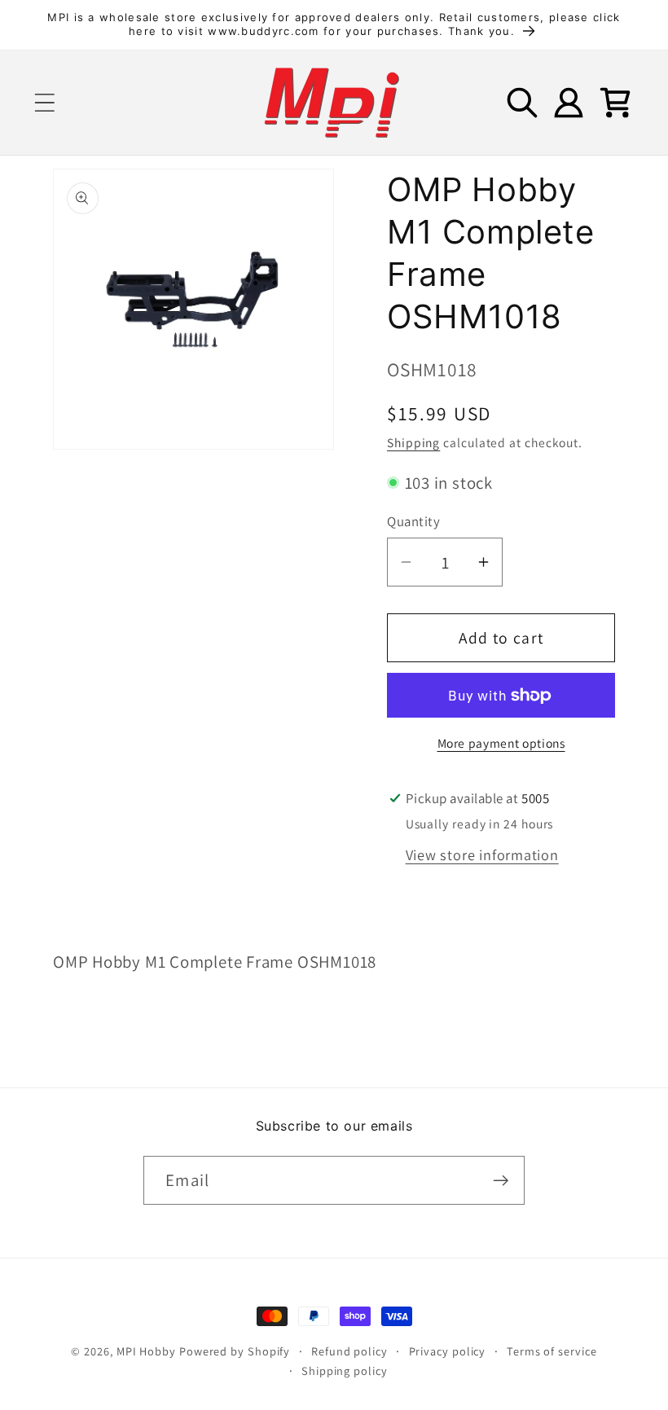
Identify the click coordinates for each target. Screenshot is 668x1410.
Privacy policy (447, 1351)
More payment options (501, 743)
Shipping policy (344, 1370)
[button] (44, 102)
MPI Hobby (146, 1351)
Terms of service (552, 1351)
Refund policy (349, 1351)
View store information (482, 854)
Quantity (413, 521)
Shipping (413, 442)
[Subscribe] (500, 1181)
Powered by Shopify (234, 1351)
